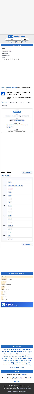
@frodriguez (23, 374)
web (17, 367)
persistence (7, 363)
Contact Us (15, 391)
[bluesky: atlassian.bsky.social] (18, 59)
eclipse (28, 354)
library (30, 358)
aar (5, 349)
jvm (21, 358)
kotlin (25, 358)
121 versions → (27, 172)
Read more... (17, 381)
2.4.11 (9, 202)
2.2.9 (9, 222)
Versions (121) (13, 102)
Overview (4, 102)
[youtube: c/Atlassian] (14, 59)
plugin (13, 363)
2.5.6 (9, 192)
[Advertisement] (17, 17)
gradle (29, 356)
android (10, 349)
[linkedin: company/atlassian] (10, 59)
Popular (18, 42)
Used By (22, 102)
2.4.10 (9, 205)
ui (14, 367)
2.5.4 (9, 199)
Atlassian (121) (6, 176)
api (20, 349)
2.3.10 (9, 212)
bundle (19, 352)
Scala (10, 378)
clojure (29, 352)
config (10, 354)
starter (23, 365)
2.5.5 (9, 195)
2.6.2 (9, 182)
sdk (29, 363)
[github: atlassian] (2, 59)
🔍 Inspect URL (10, 127)
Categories (11, 42)
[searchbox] (13, 39)
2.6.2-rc (10, 189)
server (5, 365)
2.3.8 (9, 219)
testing (19, 116)
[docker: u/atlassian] (6, 59)
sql (19, 365)
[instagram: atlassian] (16, 59)
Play (14, 378)
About (24, 42)
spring (15, 365)
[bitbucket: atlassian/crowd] (11, 131)
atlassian (8, 116)
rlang (25, 363)
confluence (25, 116)
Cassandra (29, 378)
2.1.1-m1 (10, 239)
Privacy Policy (22, 391)
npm (26, 360)
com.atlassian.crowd (11, 87)
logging (5, 360)
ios (11, 358)
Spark (17, 378)
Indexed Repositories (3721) (17, 273)
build (4, 352)
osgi (29, 360)
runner (14, 116)
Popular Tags (17, 346)
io (8, 358)
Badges (29, 102)
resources (20, 363)
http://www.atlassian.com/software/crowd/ (17, 124)
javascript (16, 358)
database (22, 354)
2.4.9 (9, 209)
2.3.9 (9, 215)
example (5, 356)
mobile (15, 360)
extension (11, 356)
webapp (22, 367)
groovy (4, 358)
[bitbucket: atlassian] (4, 59)
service (10, 365)
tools (11, 367)
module (21, 360)
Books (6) (4, 105)
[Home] (17, 37)
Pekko (21, 378)
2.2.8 (9, 229)
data (17, 354)
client (25, 352)
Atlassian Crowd (6, 50)
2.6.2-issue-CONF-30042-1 (15, 185)
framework (18, 356)
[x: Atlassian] (8, 59)
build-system (12, 352)
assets (28, 349)
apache (16, 349)
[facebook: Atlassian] (12, 59)
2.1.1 (9, 235)
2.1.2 (9, 232)
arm (24, 349)
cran (13, 354)
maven (10, 360)
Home (2, 87)
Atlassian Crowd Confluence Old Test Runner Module (18, 93)
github (24, 356)
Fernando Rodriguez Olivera (23, 388)
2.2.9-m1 (10, 225)
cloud (5, 354)
